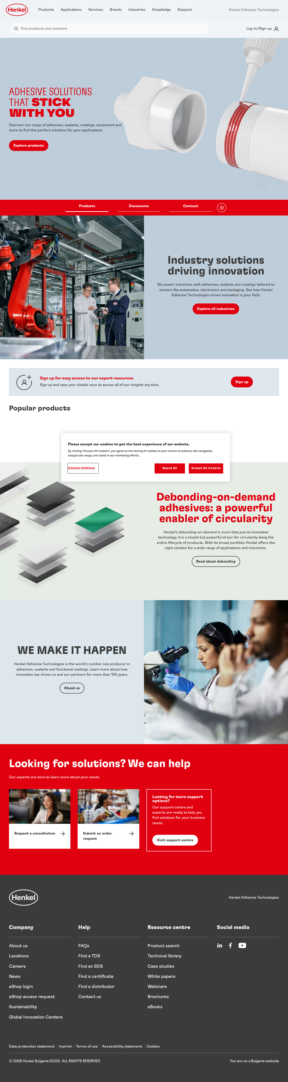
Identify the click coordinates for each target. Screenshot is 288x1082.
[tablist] (138, 208)
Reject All (170, 468)
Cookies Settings (81, 468)
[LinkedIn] (219, 945)
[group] (144, 127)
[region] (145, 457)
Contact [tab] (190, 206)
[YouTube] (242, 945)
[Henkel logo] (17, 10)
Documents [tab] (139, 206)
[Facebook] (230, 945)
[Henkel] (23, 897)
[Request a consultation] (39, 819)
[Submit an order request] (108, 819)
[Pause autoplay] (221, 207)
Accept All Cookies (206, 468)
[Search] (17, 29)
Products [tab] (87, 206)
